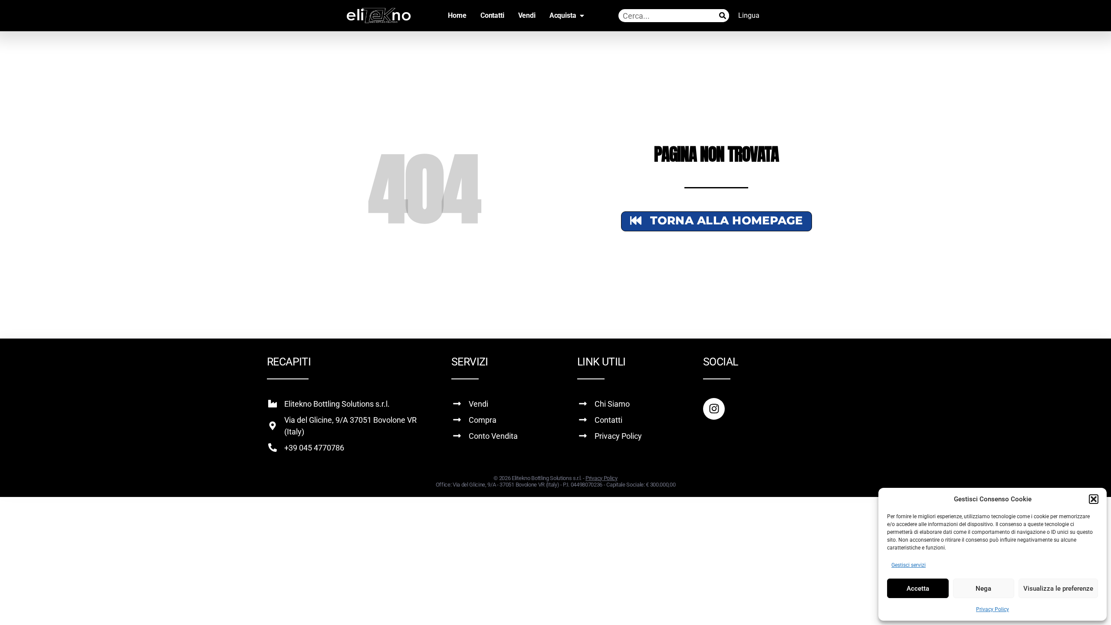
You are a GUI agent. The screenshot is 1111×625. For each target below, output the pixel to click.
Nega (983, 588)
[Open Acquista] (582, 15)
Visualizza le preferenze (1058, 588)
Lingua (748, 15)
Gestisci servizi (908, 565)
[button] (1093, 499)
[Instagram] (714, 409)
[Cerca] (722, 15)
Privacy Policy (992, 609)
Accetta (918, 588)
